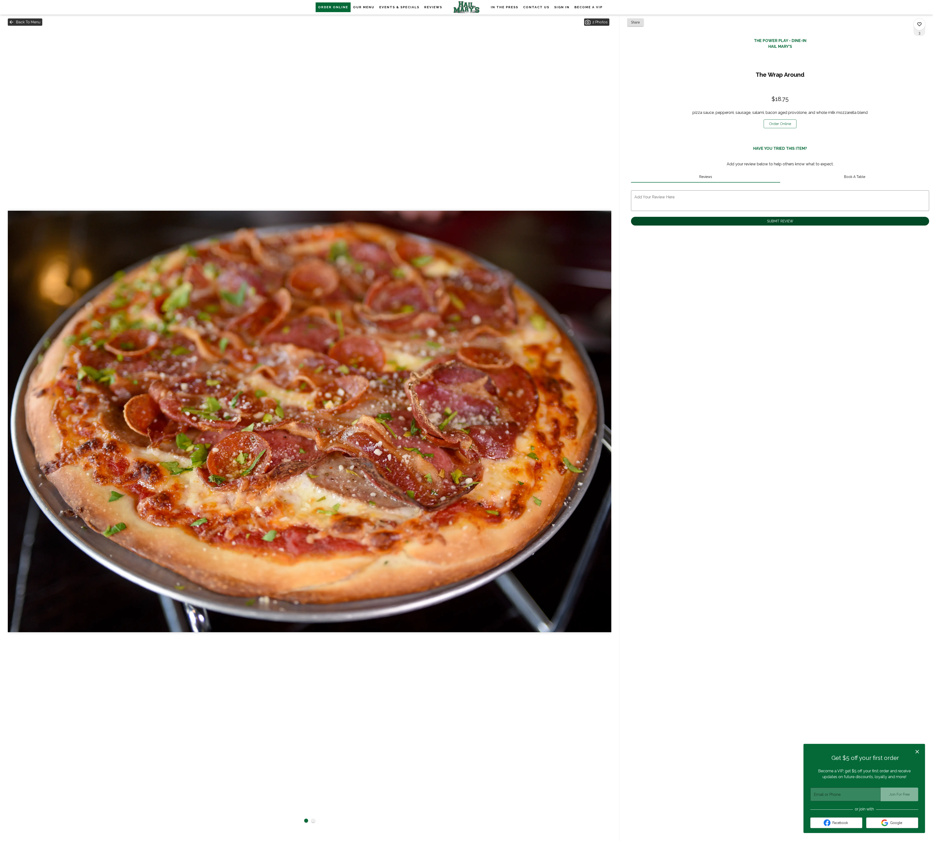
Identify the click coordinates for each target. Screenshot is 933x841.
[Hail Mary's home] (466, 7)
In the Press (504, 7)
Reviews (433, 7)
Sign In (562, 7)
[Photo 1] (306, 821)
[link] (780, 123)
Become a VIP (588, 7)
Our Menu (363, 7)
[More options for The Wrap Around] (919, 24)
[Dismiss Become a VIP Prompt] (917, 751)
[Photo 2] (313, 821)
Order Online (333, 7)
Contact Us (536, 7)
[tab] (705, 177)
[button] (25, 22)
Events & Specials (399, 7)
